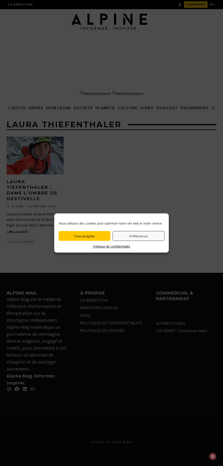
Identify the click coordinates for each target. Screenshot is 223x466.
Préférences (138, 236)
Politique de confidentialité (111, 246)
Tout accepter (84, 236)
